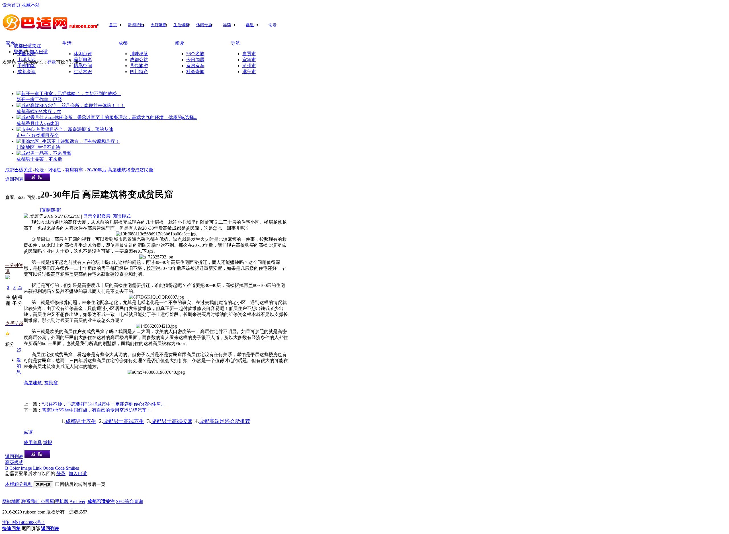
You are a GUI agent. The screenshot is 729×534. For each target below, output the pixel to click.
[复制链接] (50, 210)
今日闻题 (195, 59)
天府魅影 (159, 25)
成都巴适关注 (27, 45)
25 (20, 287)
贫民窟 (51, 382)
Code (60, 468)
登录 (18, 51)
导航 (235, 43)
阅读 (179, 43)
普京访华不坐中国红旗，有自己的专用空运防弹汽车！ (96, 410)
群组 (250, 25)
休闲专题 (204, 25)
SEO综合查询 (129, 501)
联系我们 (30, 501)
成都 (123, 43)
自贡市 (249, 53)
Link (37, 468)
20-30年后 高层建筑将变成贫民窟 (120, 169)
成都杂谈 (26, 71)
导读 (227, 25)
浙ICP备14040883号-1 (23, 522)
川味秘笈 (139, 53)
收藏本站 (31, 5)
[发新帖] (37, 179)
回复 (28, 432)
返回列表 (14, 179)
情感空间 (83, 65)
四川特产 (139, 71)
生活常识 (83, 71)
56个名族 (195, 53)
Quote (48, 468)
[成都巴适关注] (50, 28)
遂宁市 (249, 71)
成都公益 (139, 59)
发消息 (19, 366)
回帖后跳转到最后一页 (82, 484)
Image (26, 468)
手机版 (62, 501)
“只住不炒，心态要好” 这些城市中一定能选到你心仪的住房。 (103, 404)
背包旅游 (139, 65)
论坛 (273, 25)
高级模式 (14, 462)
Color (14, 468)
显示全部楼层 (96, 216)
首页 (113, 25)
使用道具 (33, 442)
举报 (47, 442)
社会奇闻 (195, 71)
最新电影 (83, 59)
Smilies (72, 468)
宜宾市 (249, 59)
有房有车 (195, 65)
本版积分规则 (18, 484)
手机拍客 (26, 65)
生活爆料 (181, 25)
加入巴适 (39, 51)
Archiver (77, 501)
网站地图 (11, 501)
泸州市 (249, 65)
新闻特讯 (136, 25)
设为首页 (11, 5)
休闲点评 (83, 53)
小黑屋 (47, 501)
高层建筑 (33, 382)
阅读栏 (54, 169)
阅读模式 (121, 216)
